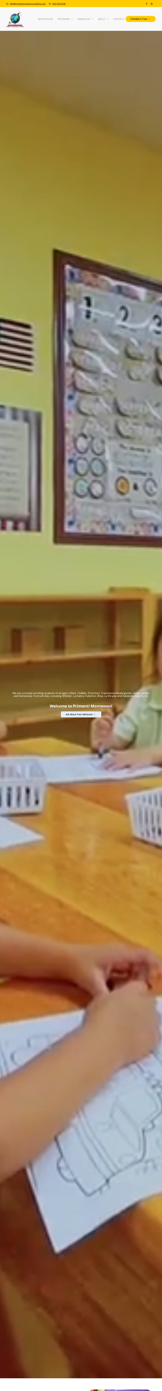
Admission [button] (84, 19)
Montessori (45, 19)
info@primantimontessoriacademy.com (28, 3)
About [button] (102, 19)
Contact (118, 19)
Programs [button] (63, 19)
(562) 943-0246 (58, 3)
